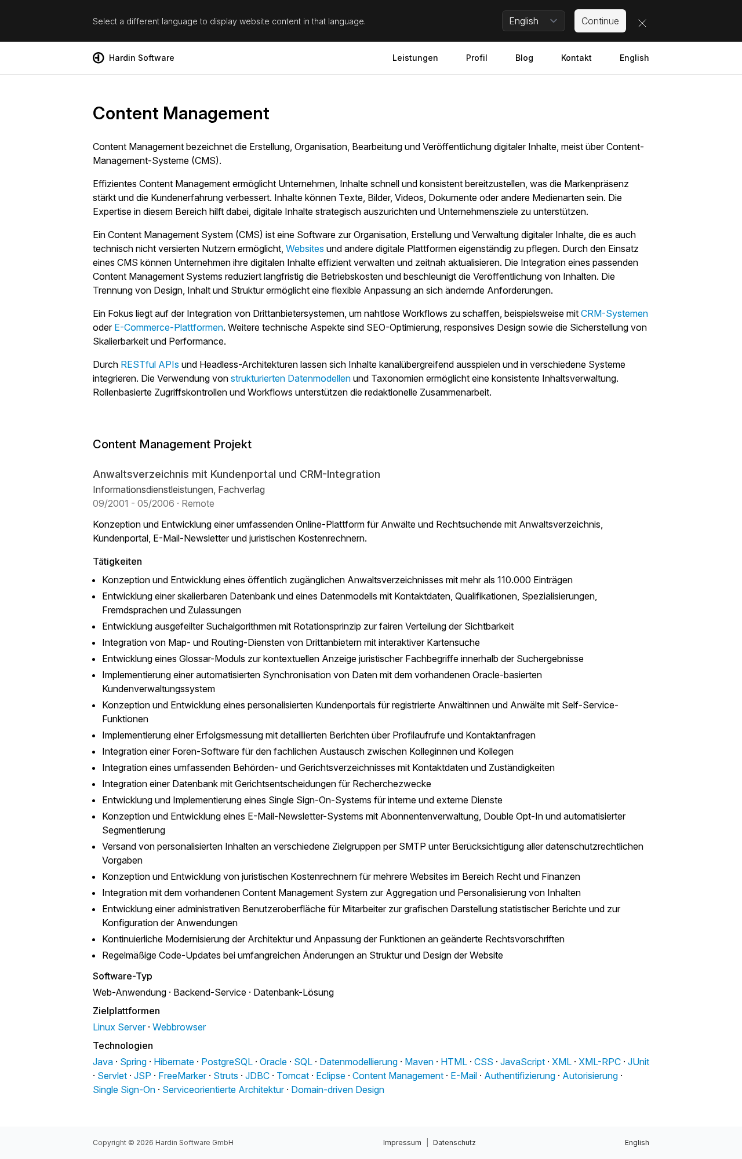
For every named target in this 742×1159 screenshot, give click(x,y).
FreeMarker (182, 1075)
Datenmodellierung (358, 1061)
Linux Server (119, 1027)
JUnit (638, 1061)
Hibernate (174, 1061)
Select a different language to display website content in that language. (229, 21)
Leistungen (415, 58)
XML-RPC (600, 1061)
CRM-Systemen (614, 313)
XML (562, 1061)
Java (103, 1061)
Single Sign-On (124, 1089)
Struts (225, 1075)
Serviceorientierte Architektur (223, 1089)
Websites (305, 248)
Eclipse (330, 1075)
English (634, 58)
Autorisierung (590, 1075)
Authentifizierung (519, 1075)
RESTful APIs (150, 364)
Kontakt (576, 58)
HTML (454, 1061)
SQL (303, 1061)
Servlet (112, 1075)
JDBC (257, 1075)
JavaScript (522, 1061)
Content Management (397, 1075)
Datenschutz (454, 1142)
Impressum (402, 1142)
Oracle (273, 1061)
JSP (142, 1075)
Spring (133, 1061)
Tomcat (293, 1075)
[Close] (642, 23)
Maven (419, 1061)
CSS (483, 1061)
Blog (524, 58)
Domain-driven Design (337, 1089)
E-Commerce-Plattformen (168, 327)
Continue (600, 21)
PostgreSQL (227, 1061)
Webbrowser (179, 1027)
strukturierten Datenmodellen (291, 378)
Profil (477, 58)
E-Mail (463, 1075)
